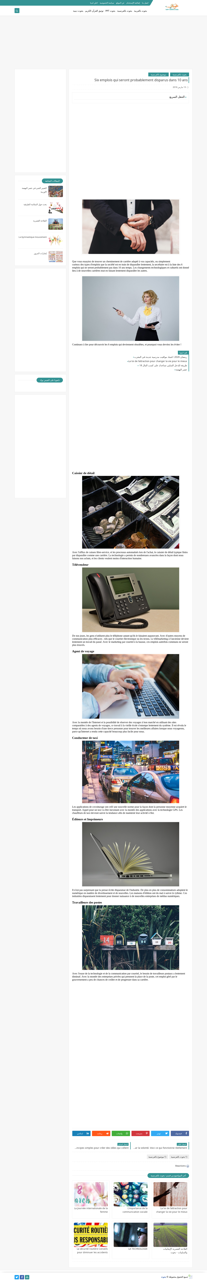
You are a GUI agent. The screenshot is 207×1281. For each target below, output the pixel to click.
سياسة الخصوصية (107, 2)
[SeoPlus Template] (190, 1277)
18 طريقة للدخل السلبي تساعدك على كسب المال (163, 365)
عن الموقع (120, 2)
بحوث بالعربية (140, 10)
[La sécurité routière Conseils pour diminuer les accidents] (91, 1235)
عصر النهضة (181, 369)
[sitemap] (27, 1277)
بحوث (163, 1276)
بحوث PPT (110, 10)
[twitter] (17, 1277)
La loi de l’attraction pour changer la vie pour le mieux (157, 361)
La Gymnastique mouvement (33, 237)
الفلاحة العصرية (40, 220)
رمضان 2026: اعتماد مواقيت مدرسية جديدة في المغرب (160, 356)
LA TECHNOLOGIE (137, 1248)
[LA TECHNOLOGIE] (130, 1235)
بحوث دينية (78, 10)
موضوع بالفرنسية (158, 74)
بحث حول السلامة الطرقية (35, 204)
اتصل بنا (145, 2)
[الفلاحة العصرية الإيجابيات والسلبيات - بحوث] (170, 1235)
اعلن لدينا (94, 2)
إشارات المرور (40, 253)
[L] (130, 1194)
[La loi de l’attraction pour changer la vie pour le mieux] (170, 1194)
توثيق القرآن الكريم (94, 10)
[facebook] (22, 1277)
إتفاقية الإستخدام (133, 2)
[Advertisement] (103, 44)
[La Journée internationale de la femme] (91, 1194)
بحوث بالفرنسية (124, 10)
